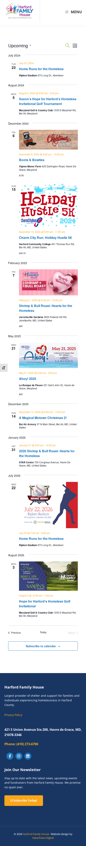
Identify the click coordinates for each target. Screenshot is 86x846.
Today (43, 632)
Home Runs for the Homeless (41, 69)
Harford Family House (36, 834)
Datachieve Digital (43, 838)
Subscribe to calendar (41, 646)
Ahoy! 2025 (27, 378)
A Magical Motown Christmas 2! (43, 417)
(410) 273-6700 (21, 744)
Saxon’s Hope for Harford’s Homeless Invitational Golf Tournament (47, 101)
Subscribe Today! (25, 800)
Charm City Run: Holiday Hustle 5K (45, 237)
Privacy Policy (13, 715)
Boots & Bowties (31, 159)
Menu (76, 11)
